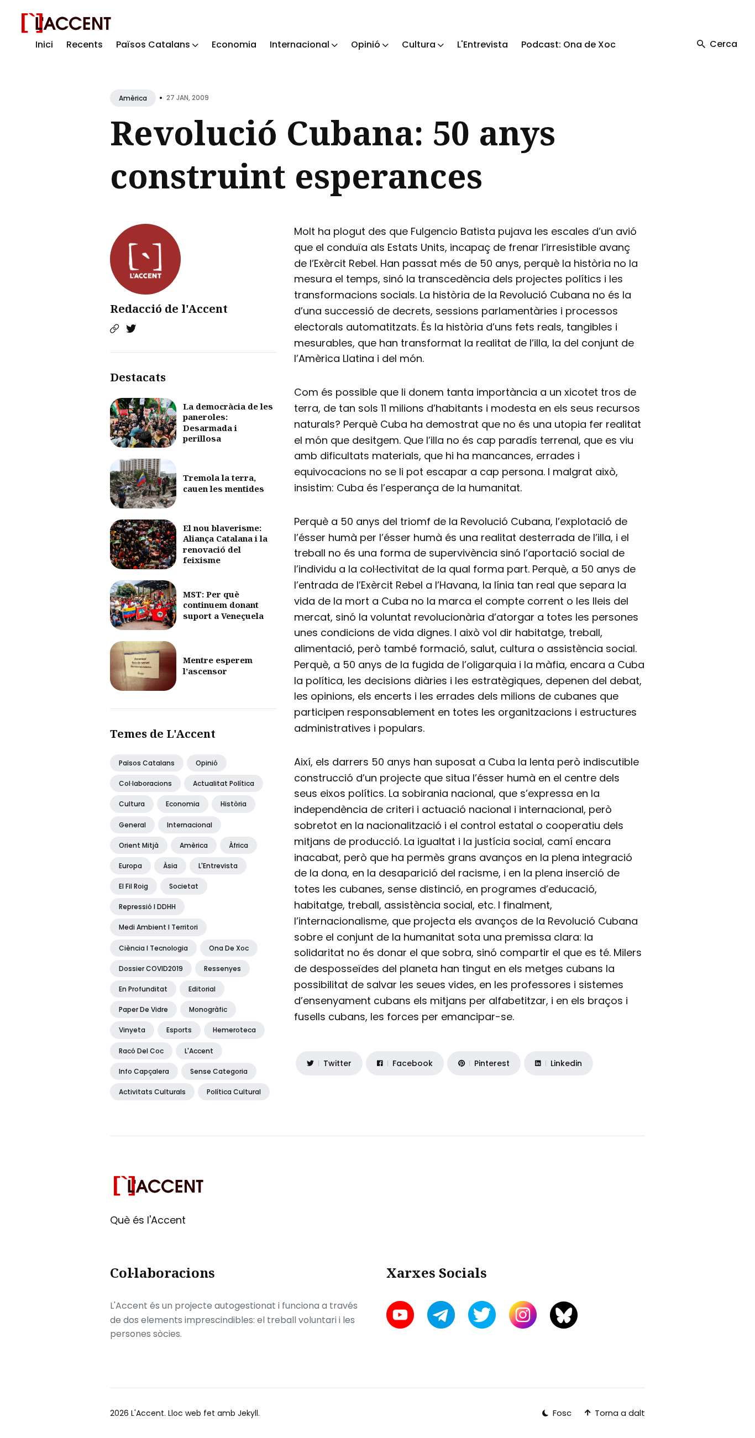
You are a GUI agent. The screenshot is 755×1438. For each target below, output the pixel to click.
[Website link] (114, 328)
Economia (234, 44)
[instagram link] (523, 1315)
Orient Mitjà (139, 845)
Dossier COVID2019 (151, 968)
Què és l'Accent (148, 1220)
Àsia (170, 865)
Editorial (202, 989)
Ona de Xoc (229, 948)
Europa (130, 865)
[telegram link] (441, 1315)
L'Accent (199, 1051)
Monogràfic (208, 1009)
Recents (84, 44)
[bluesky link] (564, 1315)
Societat (183, 886)
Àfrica (238, 845)
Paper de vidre (143, 1009)
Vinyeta (132, 1030)
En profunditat (143, 989)
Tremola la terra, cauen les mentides (223, 483)
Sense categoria (219, 1071)
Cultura (132, 804)
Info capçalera (144, 1071)
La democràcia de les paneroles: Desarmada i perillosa (228, 422)
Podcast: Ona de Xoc (568, 44)
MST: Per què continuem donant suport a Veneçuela (223, 605)
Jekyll (248, 1413)
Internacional (189, 825)
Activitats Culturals (152, 1091)
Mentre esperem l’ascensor (218, 665)
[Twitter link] (131, 328)
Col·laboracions (145, 783)
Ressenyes (222, 968)
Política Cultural (234, 1091)
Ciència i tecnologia (153, 948)
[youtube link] (401, 1315)
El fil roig (133, 886)
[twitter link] (482, 1315)
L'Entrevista (482, 44)
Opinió (207, 763)
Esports (179, 1030)
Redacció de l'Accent (169, 308)
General (132, 825)
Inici (44, 44)
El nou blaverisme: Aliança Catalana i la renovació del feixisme (225, 544)
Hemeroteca (234, 1030)
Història (234, 804)
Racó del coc (141, 1051)
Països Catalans (147, 763)
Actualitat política (223, 783)
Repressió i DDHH (147, 906)
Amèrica (133, 98)
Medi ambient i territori (158, 927)
